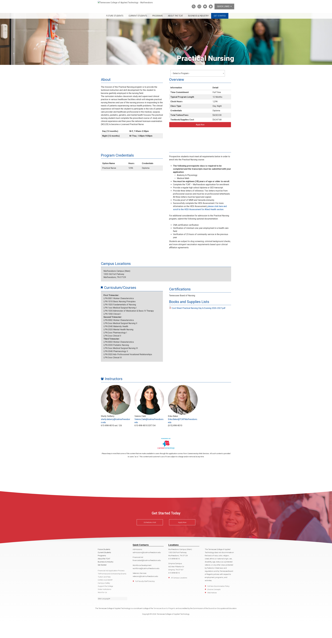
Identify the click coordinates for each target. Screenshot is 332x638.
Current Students (138, 16)
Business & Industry (198, 16)
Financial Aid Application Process (111, 571)
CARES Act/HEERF (105, 580)
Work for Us (102, 592)
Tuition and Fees (104, 577)
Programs (157, 16)
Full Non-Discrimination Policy (218, 586)
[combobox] (197, 73)
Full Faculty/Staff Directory (145, 581)
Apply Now (200, 125)
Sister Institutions (104, 589)
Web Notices (212, 593)
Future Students (114, 16)
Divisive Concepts (214, 589)
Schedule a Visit (150, 522)
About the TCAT (175, 16)
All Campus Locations (179, 578)
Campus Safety (104, 583)
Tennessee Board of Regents (164, 608)
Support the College (105, 586)
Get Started (220, 16)
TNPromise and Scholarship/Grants (112, 574)
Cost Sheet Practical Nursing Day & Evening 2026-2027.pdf (198, 308)
